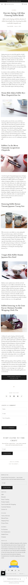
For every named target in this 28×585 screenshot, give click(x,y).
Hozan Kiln (4, 135)
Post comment (9, 427)
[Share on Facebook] (14, 396)
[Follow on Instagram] (5, 570)
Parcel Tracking (5, 499)
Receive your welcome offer (14, 1)
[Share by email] (6, 396)
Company (3, 537)
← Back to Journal (14, 461)
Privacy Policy (4, 523)
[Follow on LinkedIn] (19, 570)
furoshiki (3, 338)
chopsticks (11, 177)
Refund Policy (4, 518)
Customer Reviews (6, 507)
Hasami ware (22, 295)
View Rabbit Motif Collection (14, 377)
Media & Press (4, 534)
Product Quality (5, 502)
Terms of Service (5, 516)
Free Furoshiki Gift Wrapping (8, 504)
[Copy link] (21, 396)
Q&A (2, 494)
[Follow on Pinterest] (8, 570)
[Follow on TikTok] (15, 570)
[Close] (26, 578)
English (21, 573)
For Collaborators (5, 532)
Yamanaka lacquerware (15, 176)
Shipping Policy (5, 520)
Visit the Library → (14, 463)
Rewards (3, 497)
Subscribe (7, 453)
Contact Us (4, 509)
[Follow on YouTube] (12, 570)
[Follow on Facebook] (2, 570)
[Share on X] (10, 396)
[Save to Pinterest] (17, 396)
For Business (4, 529)
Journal (14, 10)
